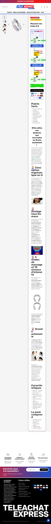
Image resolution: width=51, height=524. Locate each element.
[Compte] (44, 7)
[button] (37, 36)
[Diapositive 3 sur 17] (4, 25)
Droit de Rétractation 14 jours (24, 496)
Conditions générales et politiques (43, 521)
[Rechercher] (41, 7)
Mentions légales (21, 484)
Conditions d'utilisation (23, 494)
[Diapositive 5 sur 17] (4, 33)
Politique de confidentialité (23, 486)
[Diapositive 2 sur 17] (4, 21)
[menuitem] (42, 12)
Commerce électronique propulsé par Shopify (21, 521)
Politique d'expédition (22, 491)
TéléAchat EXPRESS (8, 521)
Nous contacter (21, 483)
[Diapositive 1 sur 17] (4, 17)
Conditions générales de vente (24, 493)
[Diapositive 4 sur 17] (4, 29)
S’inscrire (43, 469)
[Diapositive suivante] (47, 1)
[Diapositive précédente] (3, 1)
